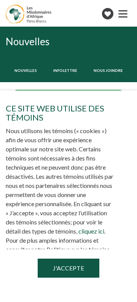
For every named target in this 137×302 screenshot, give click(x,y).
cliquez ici (91, 231)
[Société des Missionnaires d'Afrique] (28, 14)
